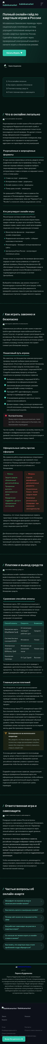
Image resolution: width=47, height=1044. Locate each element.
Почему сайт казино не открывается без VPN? (21, 918)
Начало (27, 1016)
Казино (4, 1020)
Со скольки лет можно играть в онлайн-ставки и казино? (21, 936)
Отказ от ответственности (33, 1030)
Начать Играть (13, 53)
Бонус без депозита (13, 1039)
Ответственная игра (8, 1033)
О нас (4, 1027)
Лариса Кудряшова (23, 973)
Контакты (28, 1027)
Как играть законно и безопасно (20, 85)
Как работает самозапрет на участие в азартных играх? (20, 927)
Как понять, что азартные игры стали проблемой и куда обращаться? (20, 946)
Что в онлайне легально (17, 81)
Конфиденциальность (9, 1030)
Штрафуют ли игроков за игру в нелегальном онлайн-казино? (18, 902)
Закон (4, 1016)
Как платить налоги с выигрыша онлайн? (21, 910)
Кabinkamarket (26, 4)
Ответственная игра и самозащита (21, 92)
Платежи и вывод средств (18, 88)
